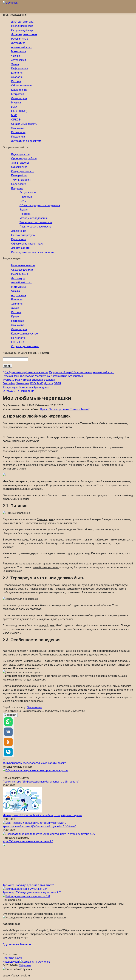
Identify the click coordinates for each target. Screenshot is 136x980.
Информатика (19, 68)
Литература (18, 42)
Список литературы (23, 235)
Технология (26, 387)
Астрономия (18, 59)
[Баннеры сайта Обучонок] (35, 770)
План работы (19, 175)
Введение (17, 188)
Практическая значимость (35, 226)
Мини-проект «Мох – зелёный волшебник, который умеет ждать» (42, 815)
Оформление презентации (27, 243)
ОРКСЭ (16, 119)
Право (15, 316)
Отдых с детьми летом (25, 346)
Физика (15, 55)
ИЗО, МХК (36, 383)
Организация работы (24, 158)
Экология (16, 76)
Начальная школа (22, 25)
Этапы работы (20, 162)
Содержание (18, 183)
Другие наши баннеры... (18, 944)
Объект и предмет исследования (39, 205)
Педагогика (18, 136)
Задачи (23, 209)
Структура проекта (22, 171)
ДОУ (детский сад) (22, 21)
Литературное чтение (24, 34)
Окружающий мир (22, 30)
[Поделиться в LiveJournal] (8, 752)
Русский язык (19, 38)
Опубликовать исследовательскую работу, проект (34, 762)
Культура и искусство (24, 333)
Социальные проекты (24, 123)
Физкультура (19, 98)
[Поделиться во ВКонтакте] (8, 732)
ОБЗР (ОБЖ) (19, 110)
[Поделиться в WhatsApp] (8, 722)
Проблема (25, 196)
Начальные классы (23, 265)
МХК (14, 115)
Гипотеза (24, 213)
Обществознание (21, 85)
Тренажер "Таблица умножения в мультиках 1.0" (32, 892)
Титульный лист (21, 179)
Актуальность (27, 192)
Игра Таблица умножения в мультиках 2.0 (28, 841)
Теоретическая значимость (35, 222)
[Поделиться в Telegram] (10, 715)
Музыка (16, 102)
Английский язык (21, 47)
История (16, 81)
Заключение (18, 230)
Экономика (17, 128)
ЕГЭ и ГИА (17, 342)
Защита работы (20, 247)
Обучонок (25, 965)
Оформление (19, 166)
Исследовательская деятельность (32, 252)
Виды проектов (20, 154)
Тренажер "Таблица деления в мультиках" (28, 884)
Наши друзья (11, 961)
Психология (18, 132)
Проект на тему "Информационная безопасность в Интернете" (41, 781)
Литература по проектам (26, 140)
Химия (15, 64)
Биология (16, 72)
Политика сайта (12, 957)
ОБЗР (57, 383)
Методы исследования (33, 217)
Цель (22, 200)
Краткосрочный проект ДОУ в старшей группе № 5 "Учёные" (39, 826)
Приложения (18, 239)
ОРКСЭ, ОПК (11, 390)
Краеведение (19, 89)
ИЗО (14, 106)
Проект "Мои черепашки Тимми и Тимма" (64, 409)
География (17, 93)
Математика (18, 51)
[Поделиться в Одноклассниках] (8, 742)
